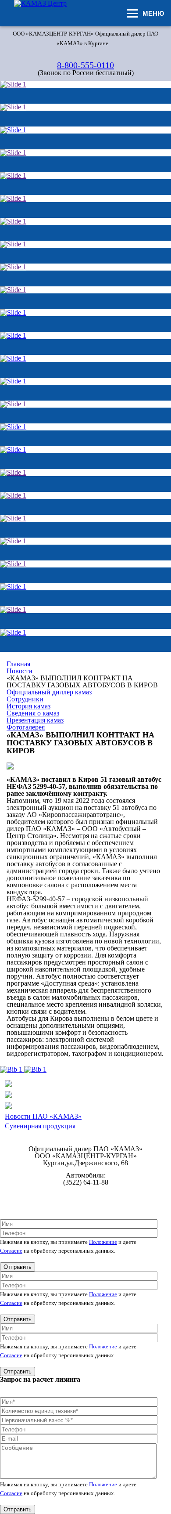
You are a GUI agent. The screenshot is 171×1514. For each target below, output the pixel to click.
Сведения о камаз (33, 713)
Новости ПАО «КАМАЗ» (43, 1116)
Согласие (11, 1250)
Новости (19, 671)
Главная (18, 664)
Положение (103, 1242)
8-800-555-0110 (85, 65)
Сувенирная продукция (40, 1126)
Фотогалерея (26, 727)
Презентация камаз (35, 720)
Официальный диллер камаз (49, 692)
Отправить (18, 1267)
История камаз (28, 706)
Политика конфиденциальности (86, 1194)
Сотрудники (25, 699)
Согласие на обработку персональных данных (86, 1201)
